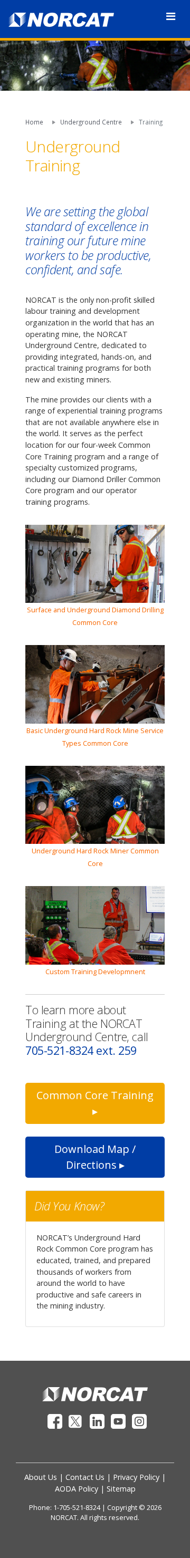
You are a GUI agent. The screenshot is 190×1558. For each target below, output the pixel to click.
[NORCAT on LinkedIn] (98, 1420)
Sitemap (121, 1489)
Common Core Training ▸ (95, 1103)
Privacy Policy (136, 1477)
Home (34, 122)
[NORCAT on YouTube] (119, 1420)
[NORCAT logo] (95, 1393)
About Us (40, 1477)
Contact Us (84, 1477)
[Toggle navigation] (171, 16)
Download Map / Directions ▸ (95, 1157)
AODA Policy (76, 1489)
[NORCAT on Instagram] (139, 1420)
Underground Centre (91, 122)
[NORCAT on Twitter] (77, 1420)
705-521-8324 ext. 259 (81, 1050)
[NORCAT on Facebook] (56, 1420)
